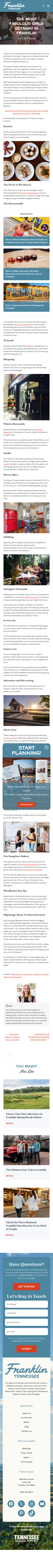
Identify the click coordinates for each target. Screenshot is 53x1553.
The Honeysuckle (21, 325)
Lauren (33, 38)
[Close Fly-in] (46, 747)
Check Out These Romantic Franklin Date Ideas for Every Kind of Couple (26, 1226)
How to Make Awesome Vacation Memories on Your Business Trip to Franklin (23, 274)
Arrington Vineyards (30, 597)
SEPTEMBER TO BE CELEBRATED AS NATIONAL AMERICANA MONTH (39, 1037)
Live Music (37, 974)
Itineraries (27, 974)
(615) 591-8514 (26, 1492)
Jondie (6, 464)
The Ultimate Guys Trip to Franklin (26, 1170)
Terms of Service (31, 1341)
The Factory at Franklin (33, 870)
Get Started (26, 1286)
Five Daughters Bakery (29, 864)
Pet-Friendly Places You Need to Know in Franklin (12, 1037)
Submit (26, 1348)
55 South (30, 346)
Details (9, 1123)
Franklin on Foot (10, 738)
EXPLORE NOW (26, 804)
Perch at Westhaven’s (29, 193)
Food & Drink (17, 974)
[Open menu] (43, 5)
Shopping (18, 977)
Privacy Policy (17, 1341)
